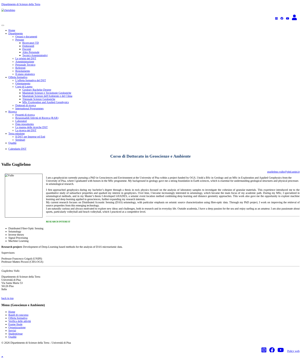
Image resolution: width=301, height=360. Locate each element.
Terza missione (16, 133)
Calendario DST (17, 148)
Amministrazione (24, 61)
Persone (19, 39)
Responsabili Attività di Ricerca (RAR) (36, 117)
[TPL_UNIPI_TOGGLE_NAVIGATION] (2, 25)
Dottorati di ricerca (25, 105)
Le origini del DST (25, 58)
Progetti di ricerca (25, 114)
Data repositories (24, 124)
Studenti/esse (15, 333)
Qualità (12, 142)
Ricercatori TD (30, 42)
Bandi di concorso (18, 314)
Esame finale (15, 324)
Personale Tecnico (25, 64)
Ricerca (12, 111)
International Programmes (29, 108)
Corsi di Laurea (23, 86)
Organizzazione (17, 327)
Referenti (20, 67)
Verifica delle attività (19, 321)
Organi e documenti (26, 36)
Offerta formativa (17, 77)
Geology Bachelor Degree (36, 89)
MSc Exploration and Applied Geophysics (45, 102)
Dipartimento (15, 33)
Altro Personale (30, 52)
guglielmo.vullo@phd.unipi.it (283, 171)
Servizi (12, 330)
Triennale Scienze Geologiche (38, 99)
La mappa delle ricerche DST (31, 127)
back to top (7, 298)
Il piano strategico (25, 74)
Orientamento (22, 83)
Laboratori (21, 121)
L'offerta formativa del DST (30, 80)
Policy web (293, 351)
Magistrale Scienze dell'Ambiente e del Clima (47, 96)
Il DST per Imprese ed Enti (30, 136)
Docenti (26, 49)
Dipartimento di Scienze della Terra (20, 4)
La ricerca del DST (25, 130)
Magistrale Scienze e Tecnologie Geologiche (46, 92)
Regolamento (22, 70)
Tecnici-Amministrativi (35, 55)
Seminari (20, 139)
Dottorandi (28, 45)
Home (11, 30)
